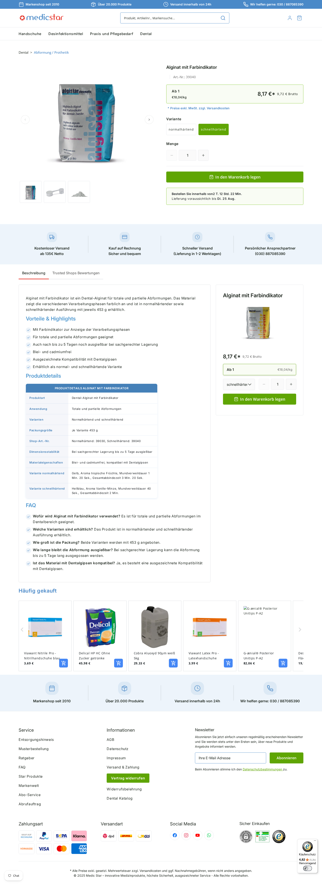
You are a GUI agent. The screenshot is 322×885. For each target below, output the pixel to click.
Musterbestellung (34, 749)
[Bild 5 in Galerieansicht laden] (55, 192)
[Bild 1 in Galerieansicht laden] (31, 192)
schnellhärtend (213, 129)
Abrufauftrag (30, 804)
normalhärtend (181, 129)
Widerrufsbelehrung (124, 789)
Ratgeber (27, 758)
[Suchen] (223, 18)
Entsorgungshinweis (36, 739)
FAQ (22, 767)
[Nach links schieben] (25, 119)
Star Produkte (31, 776)
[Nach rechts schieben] (149, 119)
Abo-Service (30, 795)
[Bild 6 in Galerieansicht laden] (79, 192)
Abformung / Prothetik (51, 52)
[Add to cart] (63, 663)
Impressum (116, 758)
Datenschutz (118, 749)
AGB (110, 739)
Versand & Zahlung (123, 767)
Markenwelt (29, 785)
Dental (23, 52)
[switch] (307, 868)
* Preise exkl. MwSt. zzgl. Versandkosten (199, 108)
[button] (299, 18)
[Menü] (315, 841)
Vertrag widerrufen (128, 778)
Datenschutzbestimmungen (263, 769)
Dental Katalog (120, 798)
